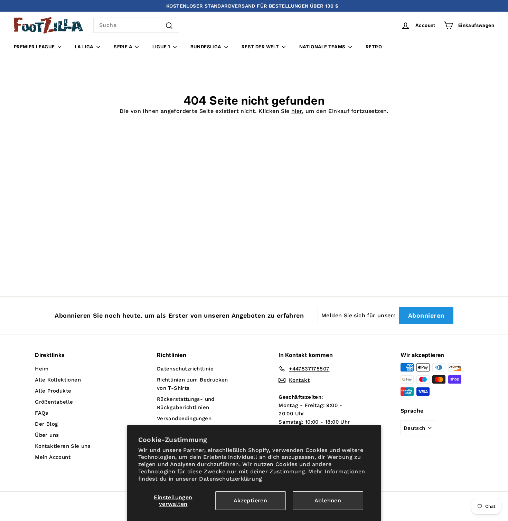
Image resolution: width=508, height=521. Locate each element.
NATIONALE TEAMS (323, 46)
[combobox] (136, 25)
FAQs (41, 413)
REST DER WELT (261, 46)
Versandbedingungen (184, 418)
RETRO (374, 46)
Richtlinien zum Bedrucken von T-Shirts (192, 384)
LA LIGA (85, 46)
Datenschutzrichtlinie (185, 369)
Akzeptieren (250, 500)
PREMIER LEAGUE (35, 46)
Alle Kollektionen (58, 380)
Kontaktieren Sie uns (63, 446)
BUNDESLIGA (206, 46)
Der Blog (46, 424)
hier (296, 111)
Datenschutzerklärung (230, 478)
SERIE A (123, 46)
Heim (42, 369)
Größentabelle (54, 402)
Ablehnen (327, 500)
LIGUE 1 (161, 46)
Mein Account (52, 457)
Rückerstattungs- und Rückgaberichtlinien (186, 403)
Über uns (47, 435)
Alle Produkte (53, 391)
